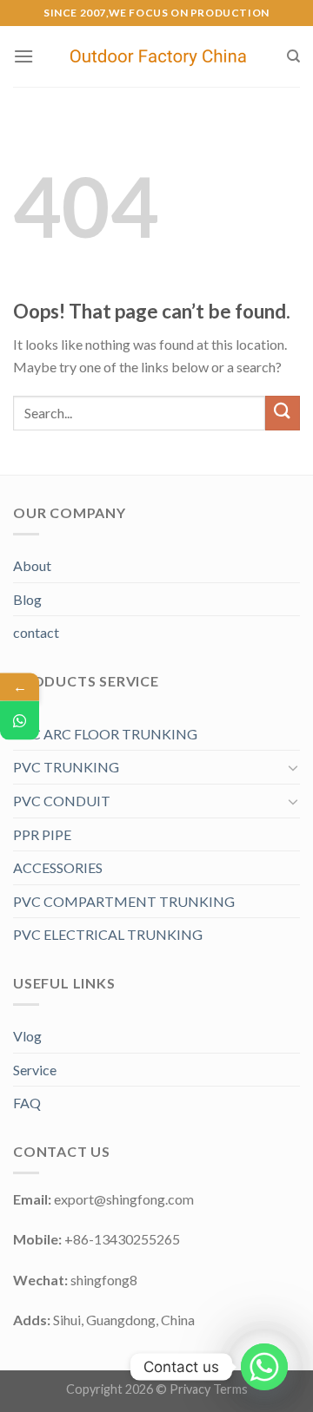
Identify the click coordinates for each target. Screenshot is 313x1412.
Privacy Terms (209, 1389)
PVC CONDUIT (61, 800)
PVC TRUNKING (66, 767)
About (32, 565)
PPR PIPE (42, 834)
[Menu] (23, 56)
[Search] (293, 56)
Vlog (27, 1036)
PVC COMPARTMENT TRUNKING (124, 901)
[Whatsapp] (264, 1366)
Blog (27, 599)
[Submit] (282, 413)
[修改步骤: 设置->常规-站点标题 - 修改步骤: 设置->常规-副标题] (160, 57)
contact (36, 632)
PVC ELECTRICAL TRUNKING (108, 934)
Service (35, 1069)
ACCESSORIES (58, 867)
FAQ (27, 1102)
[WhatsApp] (19, 719)
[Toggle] (293, 767)
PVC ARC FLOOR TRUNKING (105, 734)
